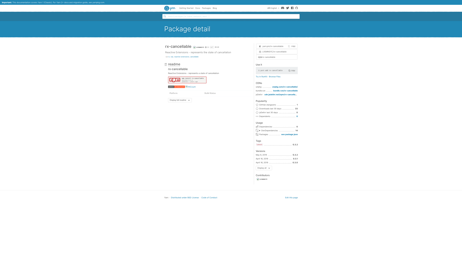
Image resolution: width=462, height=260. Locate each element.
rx (169, 57)
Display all (261, 168)
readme (174, 64)
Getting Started (186, 8)
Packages (206, 8)
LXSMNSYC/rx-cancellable (274, 51)
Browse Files (274, 76)
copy (293, 46)
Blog (215, 8)
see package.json (289, 134)
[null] (187, 79)
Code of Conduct (209, 197)
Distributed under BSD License (185, 197)
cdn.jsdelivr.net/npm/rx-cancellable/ (281, 94)
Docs (197, 8)
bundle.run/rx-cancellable (285, 90)
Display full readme (178, 100)
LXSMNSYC (200, 47)
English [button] (274, 8)
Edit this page (291, 197)
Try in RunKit (261, 76)
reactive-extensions (181, 57)
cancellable (194, 57)
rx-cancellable (268, 57)
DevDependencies (269, 130)
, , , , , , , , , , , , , (268, 130)
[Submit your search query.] (165, 16)
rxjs (172, 57)
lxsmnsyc (263, 179)
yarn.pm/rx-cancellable (272, 46)
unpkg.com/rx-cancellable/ (285, 87)
